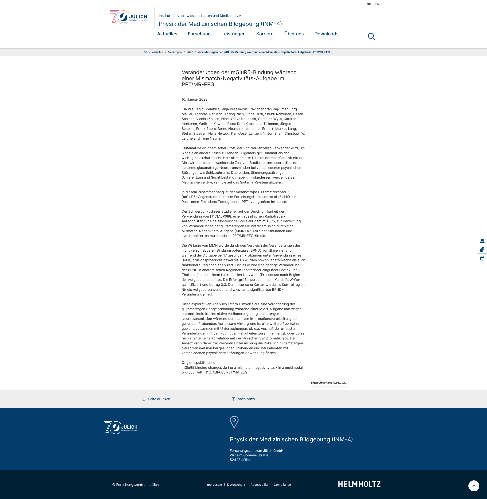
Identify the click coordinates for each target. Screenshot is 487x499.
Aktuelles (167, 34)
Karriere (265, 34)
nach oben (246, 399)
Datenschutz (236, 484)
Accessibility (260, 484)
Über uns (294, 34)
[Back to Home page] (131, 17)
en (377, 4)
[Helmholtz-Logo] (359, 486)
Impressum (214, 484)
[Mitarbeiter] (482, 241)
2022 (190, 52)
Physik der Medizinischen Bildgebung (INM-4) (220, 23)
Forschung (199, 34)
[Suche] (371, 36)
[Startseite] (145, 52)
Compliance (282, 484)
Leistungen (233, 34)
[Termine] (482, 258)
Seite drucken (159, 399)
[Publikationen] (482, 249)
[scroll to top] (473, 485)
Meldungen (175, 52)
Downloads (326, 34)
